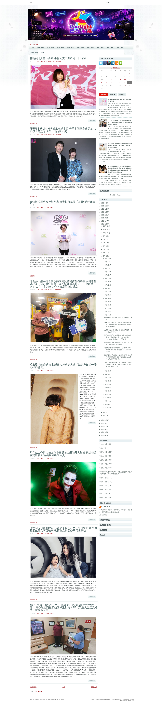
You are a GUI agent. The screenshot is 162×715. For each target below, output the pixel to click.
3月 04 (107, 401)
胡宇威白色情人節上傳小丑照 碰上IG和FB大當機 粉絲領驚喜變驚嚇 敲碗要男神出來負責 (63, 453)
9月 (104, 236)
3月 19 (107, 298)
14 (120, 79)
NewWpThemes (100, 699)
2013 (103, 435)
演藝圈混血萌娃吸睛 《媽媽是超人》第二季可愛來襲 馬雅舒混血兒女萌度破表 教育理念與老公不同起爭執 (63, 529)
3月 (104, 256)
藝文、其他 (104, 493)
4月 (104, 253)
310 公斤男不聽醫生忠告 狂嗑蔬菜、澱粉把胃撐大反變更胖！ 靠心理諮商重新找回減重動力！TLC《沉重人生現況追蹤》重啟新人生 (64, 607)
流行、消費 (50, 47)
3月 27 (107, 272)
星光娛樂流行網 (105, 506)
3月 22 (107, 288)
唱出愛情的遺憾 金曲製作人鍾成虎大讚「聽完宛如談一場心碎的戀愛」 (63, 365)
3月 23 (107, 285)
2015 (103, 429)
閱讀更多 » (33, 123)
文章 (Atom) (38, 691)
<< (111, 68)
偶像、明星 (40, 47)
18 (106, 82)
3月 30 (107, 262)
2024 (103, 209)
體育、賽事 (34, 52)
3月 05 (107, 397)
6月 (104, 246)
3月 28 (107, 268)
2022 (103, 215)
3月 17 (107, 305)
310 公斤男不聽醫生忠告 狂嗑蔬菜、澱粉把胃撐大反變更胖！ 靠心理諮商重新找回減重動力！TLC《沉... (118, 364)
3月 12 (107, 374)
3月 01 (107, 407)
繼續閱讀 (92, 120)
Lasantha (118, 699)
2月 (104, 412)
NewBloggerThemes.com (127, 700)
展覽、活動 (120, 47)
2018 (103, 420)
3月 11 (107, 378)
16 (129, 79)
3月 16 (107, 308)
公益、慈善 (90, 47)
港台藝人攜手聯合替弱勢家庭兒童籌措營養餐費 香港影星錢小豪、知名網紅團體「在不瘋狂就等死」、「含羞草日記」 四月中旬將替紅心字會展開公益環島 (63, 284)
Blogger (119, 195)
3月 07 (107, 391)
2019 (103, 224)
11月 (105, 229)
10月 (105, 233)
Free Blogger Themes (128, 699)
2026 (103, 203)
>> (119, 68)
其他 (42, 52)
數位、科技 (60, 47)
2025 (103, 206)
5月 (104, 249)
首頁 (31, 2)
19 (111, 82)
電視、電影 (100, 47)
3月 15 (107, 312)
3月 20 (107, 295)
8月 (104, 239)
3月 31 (107, 258)
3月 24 (107, 281)
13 (115, 79)
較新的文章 (33, 687)
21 (120, 82)
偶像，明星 (104, 464)
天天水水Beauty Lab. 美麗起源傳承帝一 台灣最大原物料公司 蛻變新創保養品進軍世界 (120, 122)
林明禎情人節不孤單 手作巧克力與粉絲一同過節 (58, 58)
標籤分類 (112, 94)
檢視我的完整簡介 (104, 515)
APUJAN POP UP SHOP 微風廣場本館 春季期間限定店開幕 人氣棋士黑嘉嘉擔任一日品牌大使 (63, 129)
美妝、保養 (80, 47)
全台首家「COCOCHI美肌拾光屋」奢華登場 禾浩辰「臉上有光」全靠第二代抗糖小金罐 (120, 145)
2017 (103, 423)
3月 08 (107, 388)
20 (115, 82)
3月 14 (107, 315)
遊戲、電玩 (70, 47)
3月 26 (107, 275)
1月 (104, 415)
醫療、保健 (110, 47)
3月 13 (107, 371)
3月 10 (107, 381)
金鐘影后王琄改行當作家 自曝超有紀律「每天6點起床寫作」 (62, 202)
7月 (104, 243)
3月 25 (107, 278)
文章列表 (122, 94)
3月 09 (107, 384)
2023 (103, 212)
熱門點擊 (103, 94)
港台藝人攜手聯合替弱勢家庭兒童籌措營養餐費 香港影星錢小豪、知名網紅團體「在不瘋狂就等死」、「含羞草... (118, 337)
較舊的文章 (94, 687)
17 (102, 82)
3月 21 (107, 291)
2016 (103, 426)
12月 (105, 226)
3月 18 (107, 301)
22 (125, 82)
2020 (103, 221)
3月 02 (107, 404)
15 (125, 79)
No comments (56, 61)
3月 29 (107, 265)
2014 (103, 432)
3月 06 (107, 394)
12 (111, 79)
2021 (103, 218)
